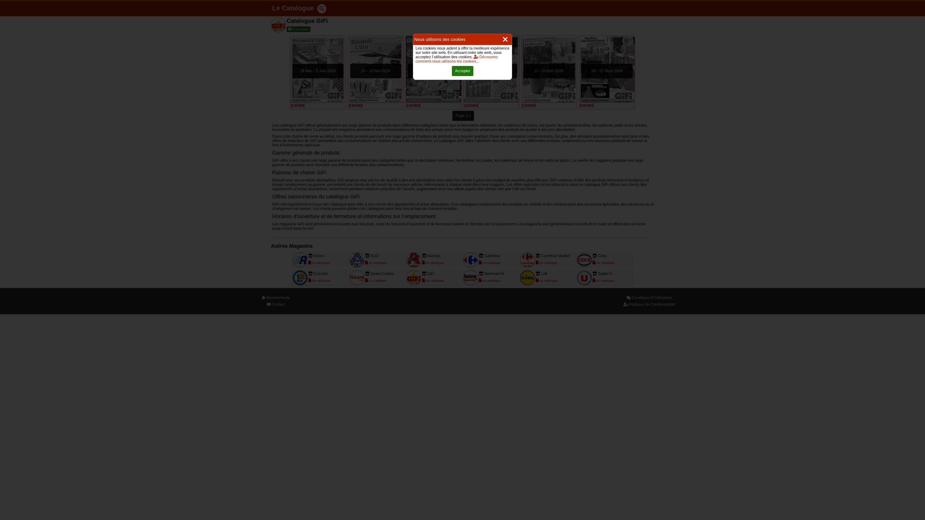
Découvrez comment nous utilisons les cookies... (457, 59)
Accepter (462, 71)
